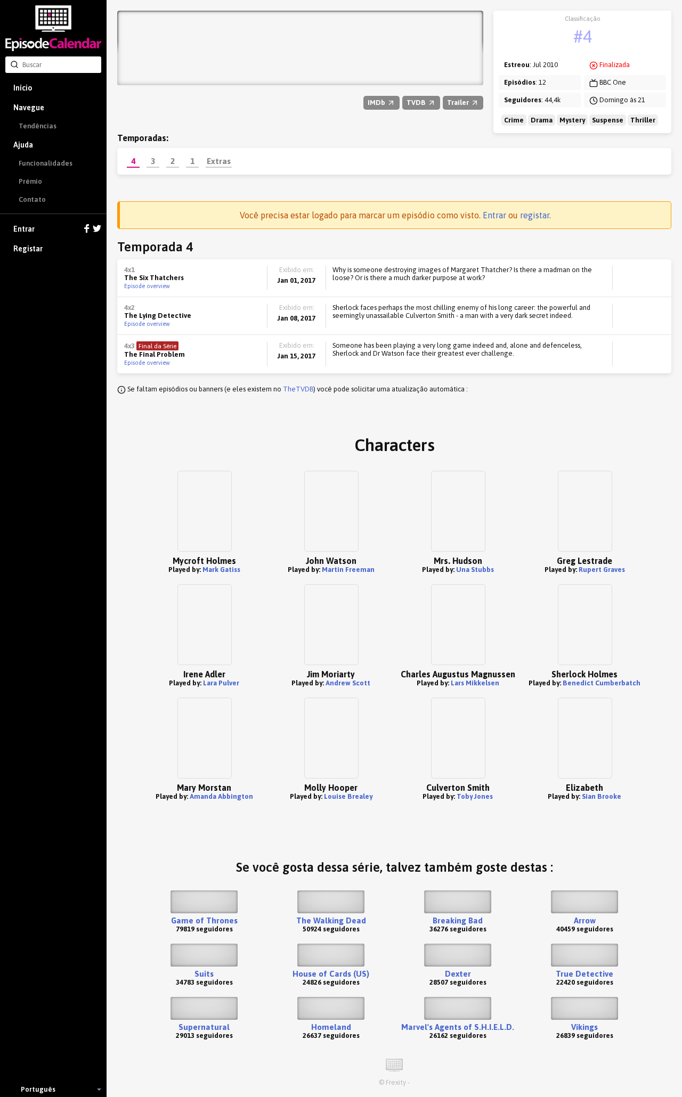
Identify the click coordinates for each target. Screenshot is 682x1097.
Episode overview (147, 286)
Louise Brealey (348, 796)
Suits (204, 973)
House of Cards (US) (331, 973)
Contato (32, 199)
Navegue (28, 107)
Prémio (30, 181)
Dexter (458, 973)
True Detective (584, 973)
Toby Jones (475, 796)
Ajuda (23, 145)
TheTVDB (298, 389)
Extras (219, 161)
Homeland (331, 1026)
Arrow (585, 920)
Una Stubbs (475, 570)
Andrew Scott (348, 683)
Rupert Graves (602, 570)
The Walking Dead (331, 920)
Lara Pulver (221, 683)
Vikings (584, 1026)
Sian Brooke (601, 796)
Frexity (396, 1082)
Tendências (37, 126)
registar (534, 215)
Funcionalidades (45, 163)
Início (22, 88)
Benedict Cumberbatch (601, 683)
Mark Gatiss (221, 570)
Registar (28, 248)
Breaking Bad (458, 920)
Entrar (24, 229)
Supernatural (204, 1026)
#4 (582, 36)
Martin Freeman (348, 570)
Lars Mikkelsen (475, 683)
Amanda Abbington (221, 796)
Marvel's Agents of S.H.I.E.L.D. (457, 1026)
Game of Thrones (204, 920)
